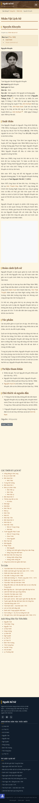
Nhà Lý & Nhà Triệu (10, 487)
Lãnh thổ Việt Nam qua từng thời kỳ (15, 592)
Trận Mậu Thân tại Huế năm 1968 (14, 582)
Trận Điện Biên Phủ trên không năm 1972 (17, 568)
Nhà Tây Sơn (8, 541)
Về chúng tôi (13, 800)
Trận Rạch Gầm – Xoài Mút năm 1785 (15, 606)
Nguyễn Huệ (8, 622)
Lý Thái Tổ (7, 638)
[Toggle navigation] (36, 4)
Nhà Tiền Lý (10, 490)
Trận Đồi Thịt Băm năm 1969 (13, 594)
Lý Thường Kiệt (9, 652)
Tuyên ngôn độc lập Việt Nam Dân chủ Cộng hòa (19, 601)
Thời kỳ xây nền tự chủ (11, 499)
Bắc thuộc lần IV (9, 520)
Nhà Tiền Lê (7, 508)
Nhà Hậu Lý (10, 494)
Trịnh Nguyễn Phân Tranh (12, 531)
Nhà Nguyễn (8, 543)
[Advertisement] (19, 241)
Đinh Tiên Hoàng (9, 643)
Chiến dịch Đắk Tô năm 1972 (13, 596)
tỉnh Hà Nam (27, 104)
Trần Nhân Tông (9, 624)
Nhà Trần (7, 513)
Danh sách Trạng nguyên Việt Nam (14, 610)
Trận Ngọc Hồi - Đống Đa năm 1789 (12, 781)
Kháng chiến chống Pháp (14, 557)
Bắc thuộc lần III (9, 497)
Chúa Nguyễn (11, 538)
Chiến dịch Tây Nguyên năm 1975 (14, 580)
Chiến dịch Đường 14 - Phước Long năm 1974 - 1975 (20, 578)
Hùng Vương (8, 631)
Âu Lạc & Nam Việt (9, 476)
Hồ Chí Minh (7, 650)
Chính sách (21, 800)
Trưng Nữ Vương (9, 483)
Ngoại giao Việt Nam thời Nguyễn (12, 775)
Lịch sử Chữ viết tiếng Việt (12, 608)
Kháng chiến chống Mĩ (13, 559)
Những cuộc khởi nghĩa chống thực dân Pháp (20, 550)
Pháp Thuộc (7, 545)
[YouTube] (7, 717)
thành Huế (12, 290)
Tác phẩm (9, 45)
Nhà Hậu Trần (8, 518)
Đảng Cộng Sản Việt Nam (14, 552)
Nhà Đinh (7, 506)
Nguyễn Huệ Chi (9, 384)
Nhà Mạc (9, 529)
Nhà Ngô (6, 504)
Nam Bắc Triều (8, 525)
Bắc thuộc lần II (8, 485)
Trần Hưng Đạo (9, 645)
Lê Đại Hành (8, 629)
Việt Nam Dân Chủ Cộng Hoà (13, 555)
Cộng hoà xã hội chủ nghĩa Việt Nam (15, 562)
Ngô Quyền (7, 636)
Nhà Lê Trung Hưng (13, 527)
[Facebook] (2, 717)
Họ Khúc (9, 501)
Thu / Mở (12, 37)
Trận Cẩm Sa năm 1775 (9, 784)
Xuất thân (9, 40)
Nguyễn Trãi (8, 626)
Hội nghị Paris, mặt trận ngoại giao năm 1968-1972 (20, 615)
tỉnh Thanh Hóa (12, 186)
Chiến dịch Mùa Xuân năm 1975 (13, 573)
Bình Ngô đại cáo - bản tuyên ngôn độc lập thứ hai (19, 589)
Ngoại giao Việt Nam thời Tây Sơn (12, 766)
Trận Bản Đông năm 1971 (12, 603)
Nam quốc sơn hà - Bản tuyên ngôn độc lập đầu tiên (20, 599)
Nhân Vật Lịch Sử (12, 32)
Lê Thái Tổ (7, 640)
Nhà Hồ (6, 515)
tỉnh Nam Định (18, 107)
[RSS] (11, 717)
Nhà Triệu (10, 480)
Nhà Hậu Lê (7, 522)
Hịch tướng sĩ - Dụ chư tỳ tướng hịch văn (16, 613)
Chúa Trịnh (10, 536)
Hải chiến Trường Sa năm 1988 (13, 575)
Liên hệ (28, 800)
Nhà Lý (6, 511)
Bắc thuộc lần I (8, 478)
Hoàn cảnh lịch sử (12, 42)
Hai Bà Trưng (8, 647)
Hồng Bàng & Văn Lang (11, 473)
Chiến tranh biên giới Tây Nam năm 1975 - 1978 (19, 571)
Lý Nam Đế (7, 633)
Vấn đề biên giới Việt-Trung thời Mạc (12, 763)
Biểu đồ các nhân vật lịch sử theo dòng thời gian (16, 769)
